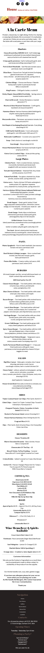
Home (22, 598)
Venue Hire (22, 609)
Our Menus (22, 601)
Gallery (23, 604)
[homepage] (22, 10)
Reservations (22, 606)
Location (22, 614)
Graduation (22, 612)
